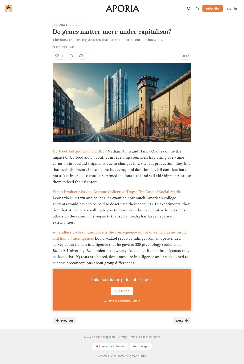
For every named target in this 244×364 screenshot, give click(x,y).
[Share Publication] (197, 8)
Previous (67, 320)
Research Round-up (67, 24)
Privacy (122, 337)
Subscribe (212, 8)
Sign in (232, 8)
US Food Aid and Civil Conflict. (80, 151)
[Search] (189, 8)
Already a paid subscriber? (122, 300)
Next (179, 320)
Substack (103, 356)
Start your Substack (112, 346)
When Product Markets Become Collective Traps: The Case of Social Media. (117, 192)
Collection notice (149, 337)
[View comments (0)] (71, 56)
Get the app (140, 346)
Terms (133, 337)
